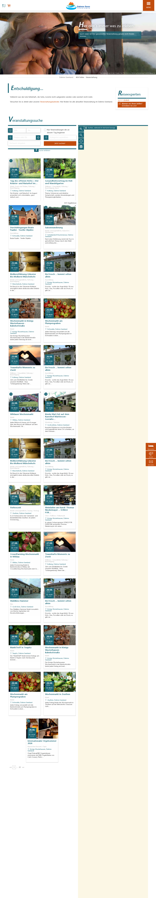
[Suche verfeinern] (36, 150)
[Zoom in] (81, 129)
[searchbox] (24, 138)
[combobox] (24, 137)
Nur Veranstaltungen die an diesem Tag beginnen (58, 131)
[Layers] (81, 147)
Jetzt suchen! (60, 143)
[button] (151, 462)
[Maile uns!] (132, 105)
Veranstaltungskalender (49, 102)
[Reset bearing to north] (81, 141)
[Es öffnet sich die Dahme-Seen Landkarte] (4, 5)
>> (23, 767)
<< (11, 767)
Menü (148, 7)
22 (20, 767)
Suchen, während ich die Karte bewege (101, 128)
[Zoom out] (81, 135)
